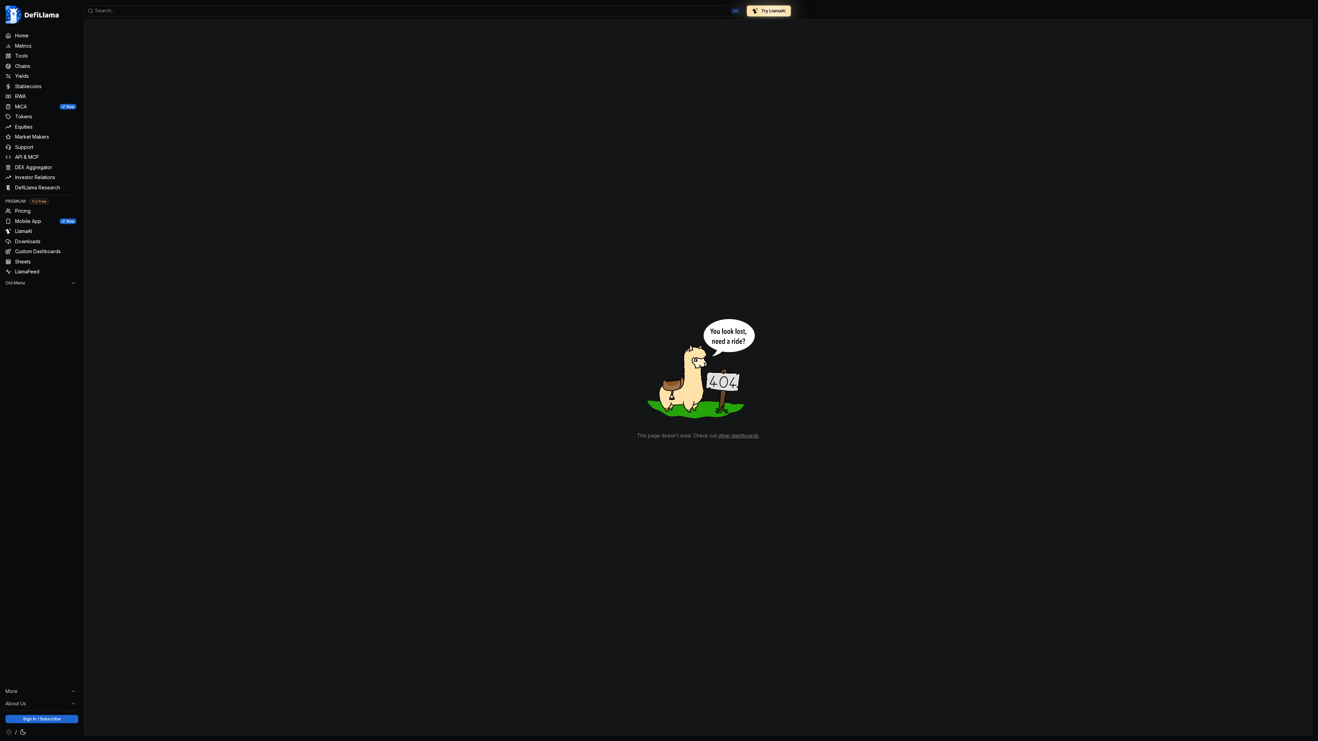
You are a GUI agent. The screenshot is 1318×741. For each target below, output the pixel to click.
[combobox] (413, 10)
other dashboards (738, 435)
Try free (39, 201)
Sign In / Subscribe (42, 718)
